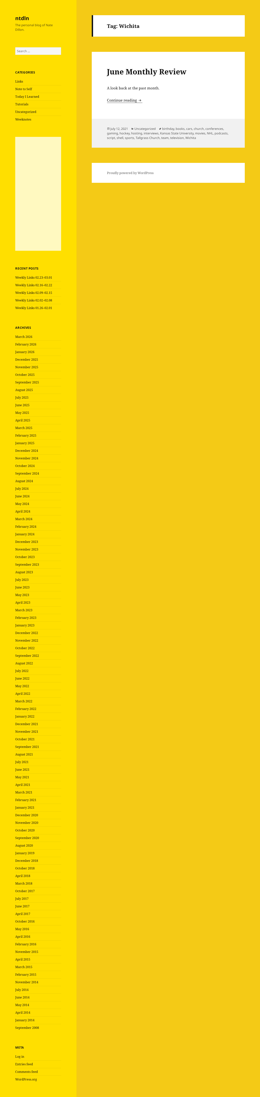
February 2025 (25, 435)
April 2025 (22, 420)
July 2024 (22, 489)
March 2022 (23, 701)
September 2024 (27, 473)
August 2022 (24, 663)
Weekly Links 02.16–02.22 (33, 285)
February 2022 (25, 709)
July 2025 (22, 397)
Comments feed (26, 1072)
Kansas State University (177, 133)
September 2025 (27, 382)
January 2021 (24, 807)
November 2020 (26, 823)
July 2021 (22, 762)
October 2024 (25, 466)
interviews (151, 133)
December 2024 (26, 451)
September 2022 (27, 656)
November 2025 (26, 367)
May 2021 (22, 777)
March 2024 (23, 519)
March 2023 (23, 610)
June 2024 (22, 496)
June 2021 (22, 769)
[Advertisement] (38, 194)
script (111, 138)
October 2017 (25, 891)
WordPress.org (26, 1079)
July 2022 (22, 671)
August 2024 (24, 481)
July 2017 (22, 899)
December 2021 (26, 724)
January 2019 (24, 853)
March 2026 (23, 337)
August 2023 (24, 572)
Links (19, 81)
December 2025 (26, 359)
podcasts (221, 133)
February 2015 (25, 974)
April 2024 (22, 511)
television (177, 138)
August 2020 (24, 845)
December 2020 (26, 815)
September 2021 (27, 747)
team (165, 138)
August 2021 (24, 754)
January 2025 (24, 443)
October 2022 (25, 648)
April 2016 (22, 937)
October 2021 (25, 739)
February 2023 (25, 618)
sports (129, 138)
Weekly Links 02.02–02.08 (33, 300)
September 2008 (27, 1028)
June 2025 (22, 405)
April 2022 (22, 694)
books (180, 129)
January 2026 (24, 352)
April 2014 (22, 1012)
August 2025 (24, 390)
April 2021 (22, 785)
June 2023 (22, 587)
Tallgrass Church (148, 138)
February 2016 (25, 944)
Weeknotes (23, 119)
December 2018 (26, 861)
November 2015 (26, 952)
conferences (214, 129)
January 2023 (24, 625)
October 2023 (25, 557)
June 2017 (22, 906)
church (199, 129)
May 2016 (22, 929)
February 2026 (25, 344)
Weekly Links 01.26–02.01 (33, 308)
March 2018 (23, 883)
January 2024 (24, 534)
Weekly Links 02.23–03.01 (33, 277)
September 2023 (27, 564)
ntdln (22, 18)
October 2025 (25, 375)
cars (189, 129)
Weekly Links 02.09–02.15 (33, 293)
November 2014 (26, 982)
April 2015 (22, 959)
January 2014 (24, 1020)
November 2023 (26, 549)
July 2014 (22, 990)
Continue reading (124, 100)
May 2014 (22, 1005)
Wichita (190, 138)
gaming (112, 133)
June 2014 (22, 997)
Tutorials (21, 104)
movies (200, 133)
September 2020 (27, 838)
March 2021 (23, 792)
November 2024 (26, 458)
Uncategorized (25, 112)
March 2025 (23, 428)
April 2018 (22, 876)
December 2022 (26, 633)
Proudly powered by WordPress (130, 173)
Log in (19, 1056)
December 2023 (26, 542)
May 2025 (22, 413)
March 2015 (23, 967)
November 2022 (26, 640)
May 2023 (22, 595)
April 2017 (22, 914)
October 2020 (25, 830)
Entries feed (24, 1064)
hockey (125, 133)
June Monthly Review (146, 71)
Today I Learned (27, 97)
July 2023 (22, 580)
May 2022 (22, 686)
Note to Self (23, 89)
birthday (168, 129)
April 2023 (22, 602)
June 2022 (22, 678)
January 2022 (24, 716)
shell (120, 138)
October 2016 (25, 921)
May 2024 (22, 504)
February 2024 (25, 526)
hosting (136, 133)
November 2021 (26, 731)
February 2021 (25, 800)
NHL (210, 133)
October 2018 (25, 868)
